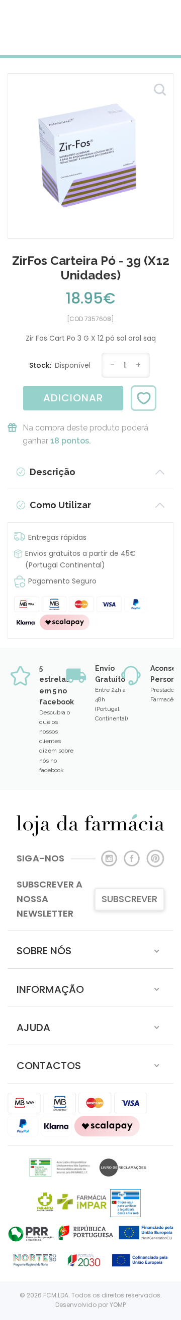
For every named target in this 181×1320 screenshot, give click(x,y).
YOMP (118, 1304)
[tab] (90, 949)
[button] (90, 949)
